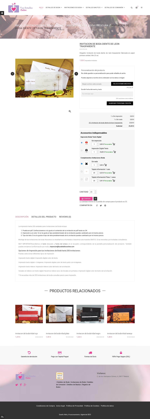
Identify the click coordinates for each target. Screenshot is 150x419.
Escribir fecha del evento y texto (91, 89)
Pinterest (105, 206)
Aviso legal (60, 406)
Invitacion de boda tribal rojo (26, 333)
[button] (141, 7)
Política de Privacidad (74, 406)
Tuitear (101, 206)
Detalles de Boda (63, 382)
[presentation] (12, 74)
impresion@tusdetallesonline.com (62, 247)
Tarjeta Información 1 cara (101, 169)
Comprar (87, 199)
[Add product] (95, 198)
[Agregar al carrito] (114, 144)
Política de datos (107, 406)
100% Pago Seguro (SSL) (121, 357)
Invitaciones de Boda (78, 382)
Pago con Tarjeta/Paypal (59, 357)
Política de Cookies (91, 406)
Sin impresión (96, 141)
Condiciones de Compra (45, 406)
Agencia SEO (86, 414)
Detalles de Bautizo (74, 385)
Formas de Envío (90, 357)
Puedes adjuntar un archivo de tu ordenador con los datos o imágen (102, 78)
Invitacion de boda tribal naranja (119, 333)
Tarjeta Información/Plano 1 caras (104, 177)
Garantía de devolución (29, 357)
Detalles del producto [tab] (43, 217)
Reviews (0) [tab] (65, 217)
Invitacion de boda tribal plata (57, 333)
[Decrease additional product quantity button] (98, 145)
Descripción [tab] (21, 217)
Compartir (96, 206)
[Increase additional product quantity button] (98, 143)
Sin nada (95, 162)
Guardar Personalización (120, 103)
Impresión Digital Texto (100, 148)
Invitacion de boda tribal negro (88, 333)
